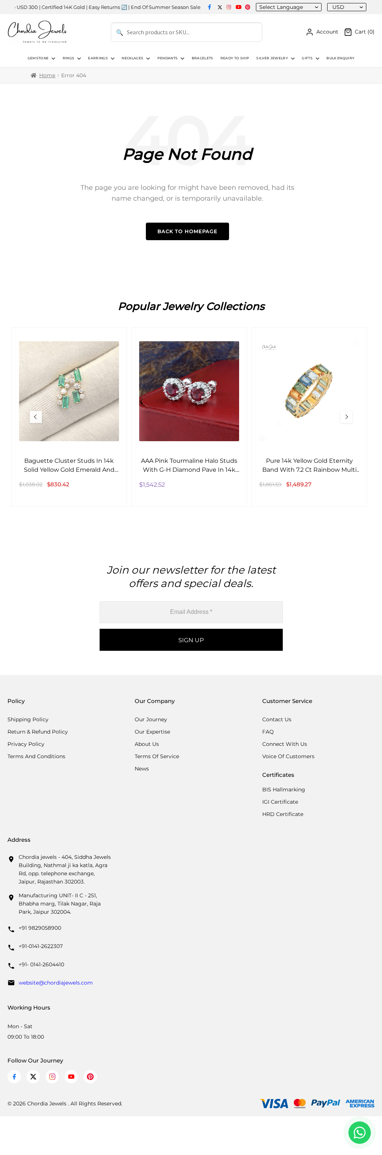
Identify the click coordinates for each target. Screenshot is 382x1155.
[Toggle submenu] (52, 58)
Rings (69, 58)
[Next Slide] (346, 417)
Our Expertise (152, 731)
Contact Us (276, 719)
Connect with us (284, 744)
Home (47, 75)
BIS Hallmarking (283, 789)
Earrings (98, 58)
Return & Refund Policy (37, 731)
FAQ (268, 731)
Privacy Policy (25, 744)
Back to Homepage (187, 231)
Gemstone (38, 58)
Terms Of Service (157, 756)
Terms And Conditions (36, 756)
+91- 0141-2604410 (41, 964)
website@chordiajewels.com (56, 982)
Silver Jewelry (272, 58)
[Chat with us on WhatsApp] (359, 1132)
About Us (147, 744)
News (142, 768)
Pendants (167, 58)
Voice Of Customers (288, 756)
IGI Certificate (280, 801)
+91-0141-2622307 (41, 946)
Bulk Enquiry (340, 58)
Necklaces (132, 58)
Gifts (307, 58)
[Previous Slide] (36, 417)
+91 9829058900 (40, 928)
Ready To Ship (234, 58)
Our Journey (151, 719)
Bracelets (202, 58)
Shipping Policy (27, 719)
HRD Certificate (282, 814)
